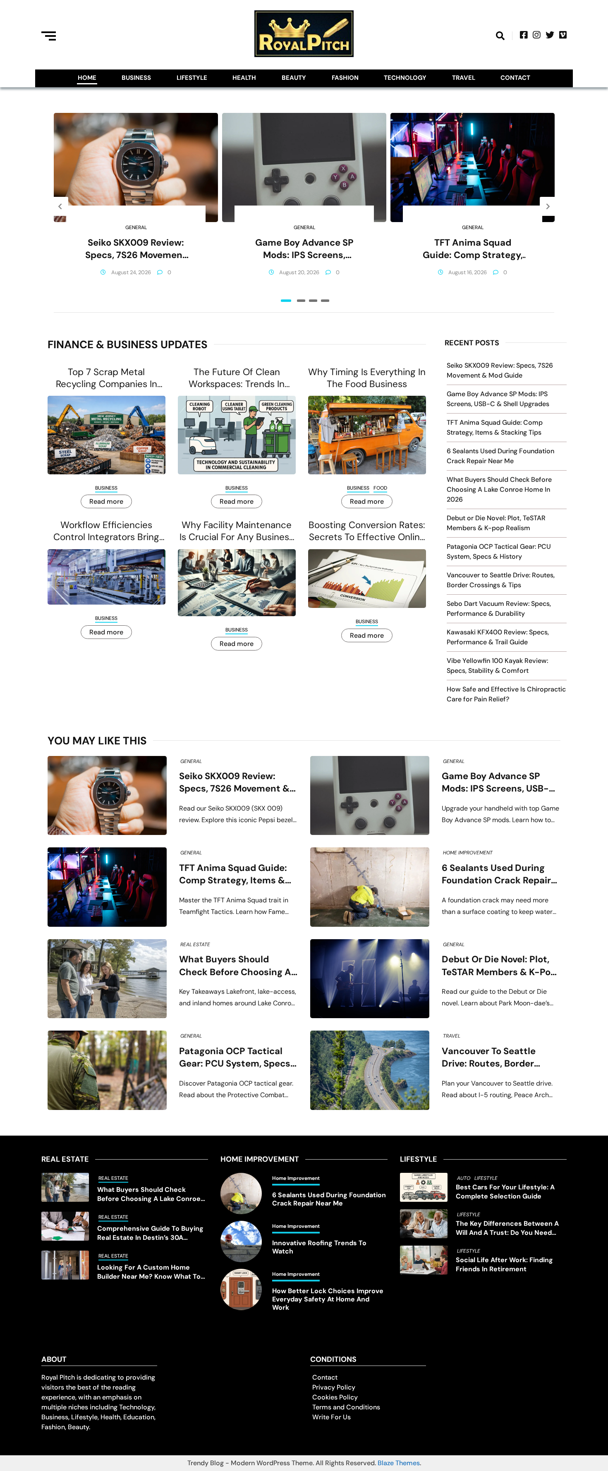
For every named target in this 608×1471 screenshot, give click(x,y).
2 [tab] (301, 300)
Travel (463, 78)
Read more (106, 501)
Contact (515, 78)
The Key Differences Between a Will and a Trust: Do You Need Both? (507, 1228)
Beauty (294, 78)
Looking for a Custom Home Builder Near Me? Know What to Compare (149, 1272)
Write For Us (331, 1417)
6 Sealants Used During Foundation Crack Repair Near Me (496, 874)
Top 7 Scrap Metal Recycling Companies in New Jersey (106, 378)
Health (244, 78)
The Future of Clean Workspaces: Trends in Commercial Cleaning (237, 378)
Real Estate (195, 944)
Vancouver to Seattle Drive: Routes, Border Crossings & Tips (489, 1057)
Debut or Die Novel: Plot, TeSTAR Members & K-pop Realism (499, 965)
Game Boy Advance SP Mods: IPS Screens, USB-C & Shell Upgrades (304, 249)
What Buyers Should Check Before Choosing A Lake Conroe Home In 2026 (499, 489)
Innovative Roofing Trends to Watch (319, 1247)
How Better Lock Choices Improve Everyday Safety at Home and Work (327, 1299)
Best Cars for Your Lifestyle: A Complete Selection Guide (505, 1192)
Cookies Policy (335, 1397)
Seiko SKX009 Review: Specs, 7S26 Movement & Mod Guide (136, 249)
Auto (463, 1178)
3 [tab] (313, 300)
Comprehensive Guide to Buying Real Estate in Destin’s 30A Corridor (150, 1233)
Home (87, 78)
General (136, 227)
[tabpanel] (136, 206)
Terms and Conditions (346, 1407)
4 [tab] (325, 300)
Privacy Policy (333, 1387)
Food (380, 488)
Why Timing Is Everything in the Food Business (367, 378)
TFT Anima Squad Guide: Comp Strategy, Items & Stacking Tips (473, 249)
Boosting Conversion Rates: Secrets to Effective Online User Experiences (367, 531)
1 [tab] (286, 300)
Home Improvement (468, 852)
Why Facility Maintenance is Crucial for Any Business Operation (237, 531)
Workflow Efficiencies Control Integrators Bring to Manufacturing (106, 531)
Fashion (345, 78)
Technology (405, 78)
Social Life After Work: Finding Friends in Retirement (504, 1264)
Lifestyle (192, 78)
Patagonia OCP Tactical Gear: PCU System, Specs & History (234, 1057)
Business (136, 78)
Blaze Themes (399, 1463)
